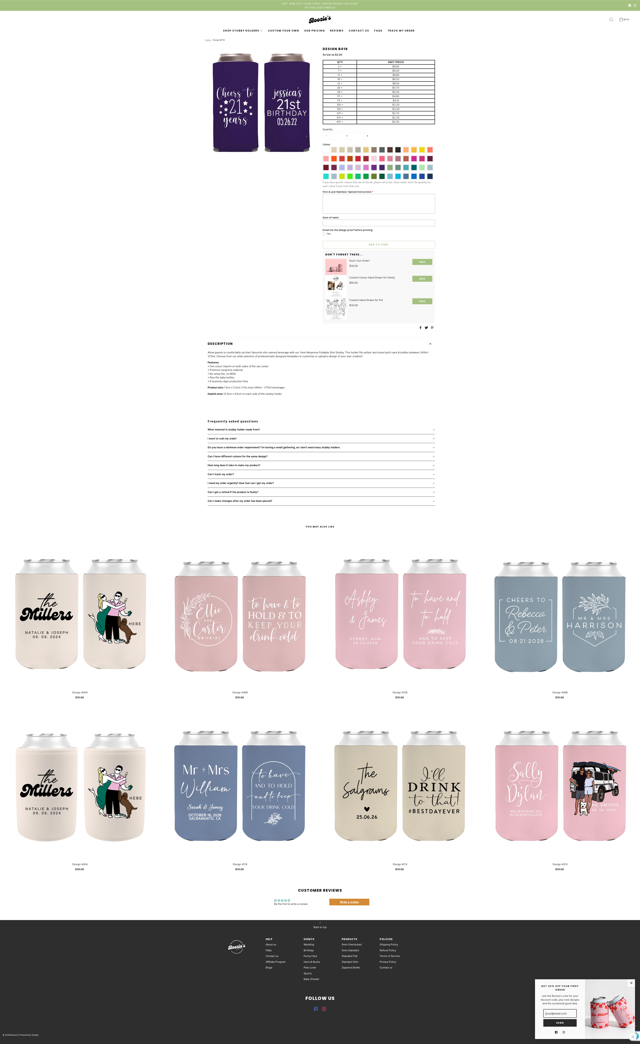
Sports (308, 973)
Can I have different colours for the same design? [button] (238, 456)
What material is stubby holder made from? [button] (234, 429)
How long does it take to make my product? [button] (234, 465)
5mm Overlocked (352, 944)
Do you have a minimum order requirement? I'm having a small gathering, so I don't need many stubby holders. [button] (274, 447)
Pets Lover (310, 967)
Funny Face (310, 956)
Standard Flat (349, 956)
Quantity (327, 129)
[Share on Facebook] (420, 327)
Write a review (349, 902)
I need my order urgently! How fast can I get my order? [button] (241, 483)
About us (271, 944)
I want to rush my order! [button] (222, 438)
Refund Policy (388, 950)
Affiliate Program (276, 961)
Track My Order (401, 30)
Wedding (309, 944)
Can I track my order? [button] (221, 474)
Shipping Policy (389, 944)
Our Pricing (314, 30)
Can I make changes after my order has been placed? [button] (240, 500)
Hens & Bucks (312, 961)
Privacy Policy (388, 961)
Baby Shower (311, 979)
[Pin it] (431, 327)
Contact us (359, 30)
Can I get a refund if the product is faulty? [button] (233, 492)
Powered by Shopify (29, 1035)
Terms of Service (390, 956)
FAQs (378, 30)
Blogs (269, 967)
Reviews (337, 30)
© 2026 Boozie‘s (10, 1035)
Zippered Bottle (351, 967)
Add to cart (379, 244)
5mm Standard (350, 950)
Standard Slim (350, 961)
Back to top (320, 927)
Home (207, 40)
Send (560, 1022)
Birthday (309, 950)
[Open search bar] (613, 19)
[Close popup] (631, 983)
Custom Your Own (283, 30)
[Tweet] (425, 327)
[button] (320, 344)
